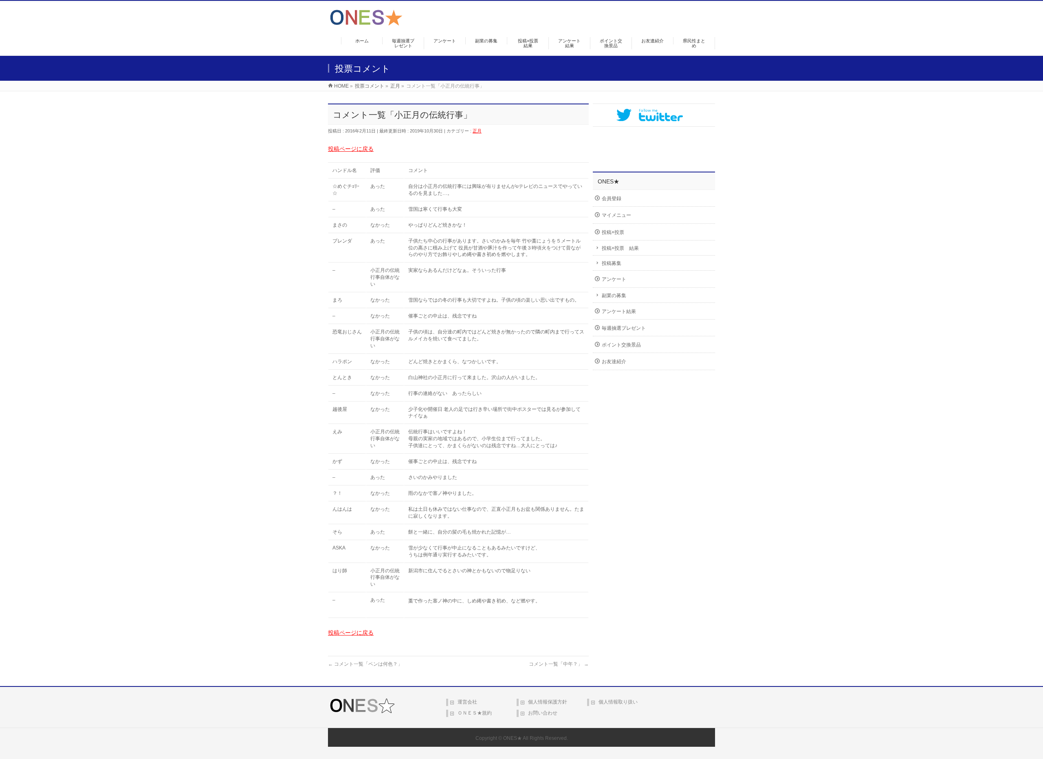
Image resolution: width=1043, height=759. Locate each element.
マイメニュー (616, 215)
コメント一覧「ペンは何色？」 (365, 664)
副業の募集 (614, 295)
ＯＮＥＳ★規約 (475, 713)
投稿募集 (611, 263)
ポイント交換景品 (621, 345)
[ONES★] (366, 22)
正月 (477, 130)
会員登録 (611, 198)
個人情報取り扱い (618, 702)
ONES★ (512, 738)
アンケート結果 (619, 311)
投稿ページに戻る (351, 149)
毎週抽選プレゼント (624, 328)
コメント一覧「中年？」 (559, 664)
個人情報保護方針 (547, 702)
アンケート (614, 279)
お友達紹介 (614, 361)
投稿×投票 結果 (620, 248)
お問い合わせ (542, 713)
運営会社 (467, 702)
